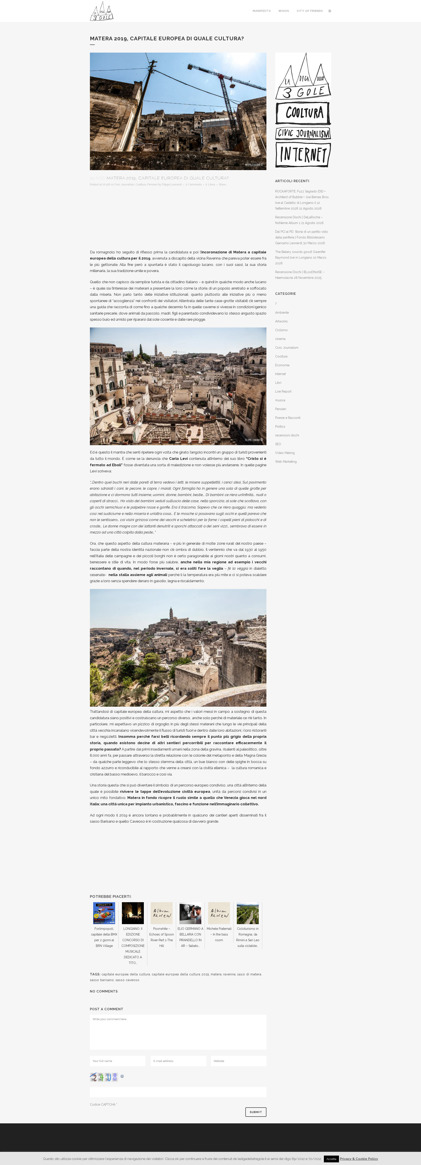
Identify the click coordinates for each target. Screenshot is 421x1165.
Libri (278, 382)
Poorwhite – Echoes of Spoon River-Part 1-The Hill (161, 937)
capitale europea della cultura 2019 (180, 974)
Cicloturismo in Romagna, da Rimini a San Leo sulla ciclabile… (247, 937)
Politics (280, 426)
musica (280, 400)
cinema (280, 339)
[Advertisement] (178, 218)
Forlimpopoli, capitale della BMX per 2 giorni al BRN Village (104, 937)
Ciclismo (281, 330)
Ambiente (282, 312)
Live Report (283, 391)
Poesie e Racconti (287, 418)
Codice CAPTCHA (102, 1104)
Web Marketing (286, 461)
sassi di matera (249, 974)
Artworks (281, 321)
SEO (278, 444)
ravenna (229, 974)
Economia (282, 365)
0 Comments (194, 184)
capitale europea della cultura (126, 974)
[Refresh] (122, 1075)
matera (216, 974)
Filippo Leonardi (172, 184)
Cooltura (141, 184)
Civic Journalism (124, 184)
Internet (280, 374)
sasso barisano (102, 980)
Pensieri (152, 184)
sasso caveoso (127, 980)
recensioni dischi (287, 435)
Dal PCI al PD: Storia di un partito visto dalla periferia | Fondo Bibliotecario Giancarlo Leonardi (301, 237)
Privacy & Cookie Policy (359, 1159)
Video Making (285, 453)
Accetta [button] (331, 1159)
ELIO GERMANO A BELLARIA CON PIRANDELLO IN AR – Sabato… (190, 937)
